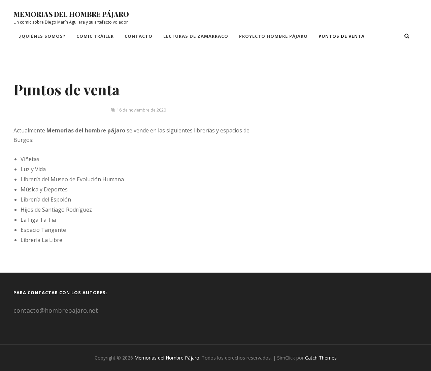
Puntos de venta (342, 36)
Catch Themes (321, 357)
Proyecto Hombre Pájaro (273, 36)
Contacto (139, 36)
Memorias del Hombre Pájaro (71, 14)
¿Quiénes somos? (42, 36)
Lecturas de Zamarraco (195, 36)
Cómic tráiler (95, 36)
